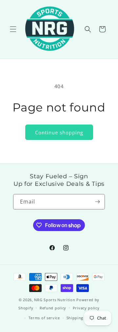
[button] (13, 29)
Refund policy (53, 307)
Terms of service (44, 317)
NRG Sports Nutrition (54, 299)
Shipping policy (81, 317)
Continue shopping (59, 132)
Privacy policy (86, 307)
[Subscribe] (97, 201)
